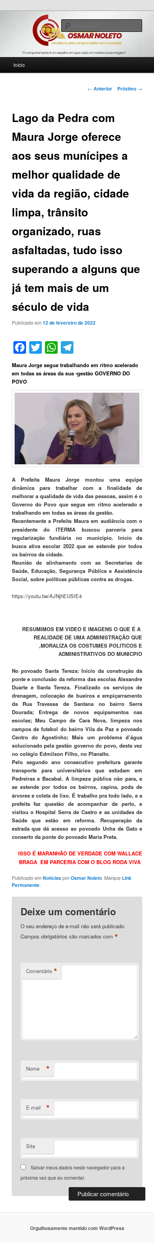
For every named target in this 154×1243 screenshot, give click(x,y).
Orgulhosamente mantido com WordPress (77, 1228)
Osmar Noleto (86, 877)
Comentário (41, 971)
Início (19, 64)
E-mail (38, 1107)
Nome (38, 1068)
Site (30, 1146)
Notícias (52, 877)
